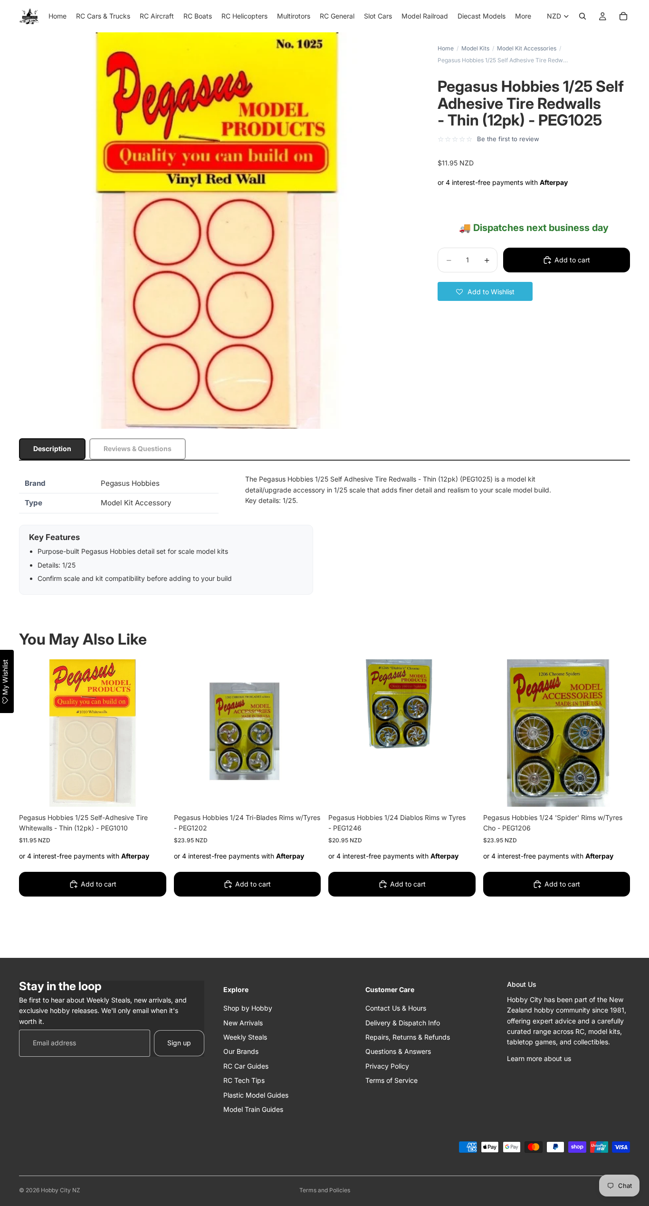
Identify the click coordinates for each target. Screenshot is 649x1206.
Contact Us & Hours (395, 1008)
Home (446, 48)
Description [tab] (52, 448)
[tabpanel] (324, 534)
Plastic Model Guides (255, 1094)
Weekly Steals (245, 1036)
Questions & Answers (398, 1051)
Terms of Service (391, 1080)
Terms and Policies (324, 1190)
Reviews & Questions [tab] (138, 448)
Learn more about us (539, 1058)
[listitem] (523, 16)
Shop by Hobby (247, 1008)
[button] (485, 291)
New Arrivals (243, 1022)
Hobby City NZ (60, 1190)
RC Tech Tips (244, 1080)
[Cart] (623, 16)
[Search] (582, 16)
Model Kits (475, 48)
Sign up (179, 1043)
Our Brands (240, 1051)
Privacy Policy (387, 1065)
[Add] (151, 792)
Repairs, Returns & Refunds (407, 1036)
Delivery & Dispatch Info (402, 1022)
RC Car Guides (245, 1065)
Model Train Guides (253, 1109)
